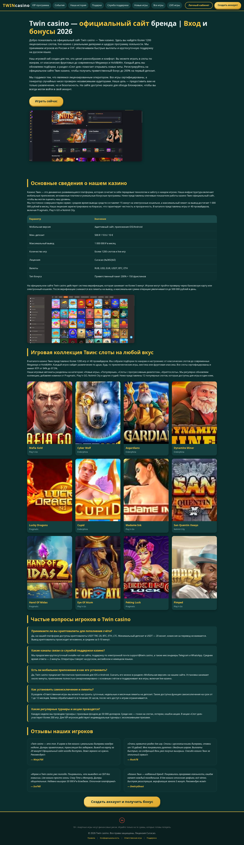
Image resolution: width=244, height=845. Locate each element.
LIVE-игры (174, 5)
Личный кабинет (199, 5)
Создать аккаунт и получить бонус (122, 801)
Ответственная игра (133, 838)
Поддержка (152, 838)
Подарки (97, 5)
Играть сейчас (46, 101)
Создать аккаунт (228, 5)
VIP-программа (40, 5)
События (60, 5)
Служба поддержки (117, 5)
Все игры (158, 5)
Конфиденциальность (109, 838)
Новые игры (141, 5)
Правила (91, 838)
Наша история (78, 5)
